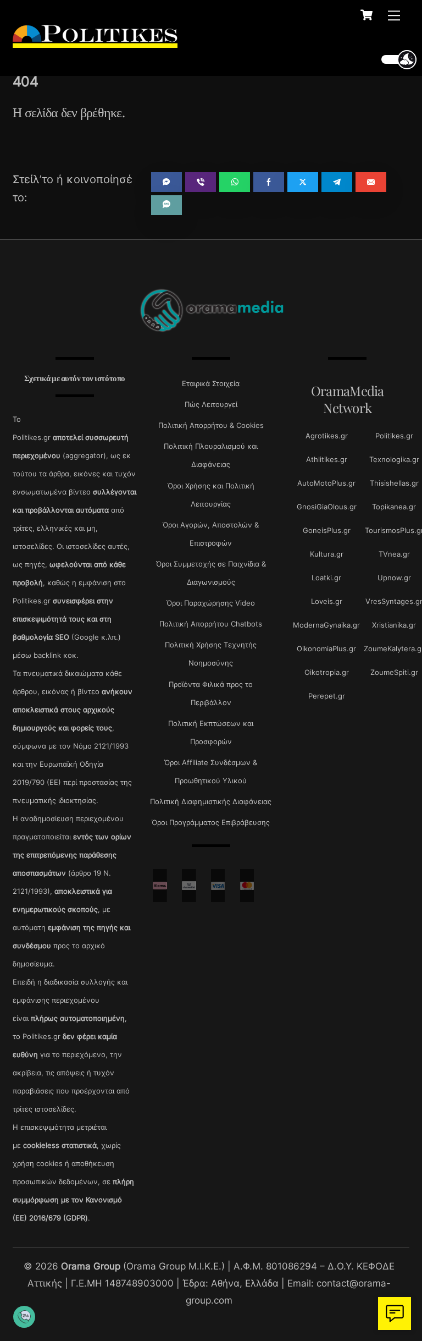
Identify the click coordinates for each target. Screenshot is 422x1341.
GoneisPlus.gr (327, 530)
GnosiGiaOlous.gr (327, 506)
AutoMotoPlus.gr (326, 483)
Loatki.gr (326, 577)
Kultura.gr (326, 553)
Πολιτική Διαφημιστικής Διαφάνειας (210, 801)
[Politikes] (95, 42)
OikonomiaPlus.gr (326, 648)
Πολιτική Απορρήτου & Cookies (211, 425)
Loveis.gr (326, 601)
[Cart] (366, 15)
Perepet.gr (326, 695)
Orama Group (90, 1266)
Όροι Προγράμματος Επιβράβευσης (211, 822)
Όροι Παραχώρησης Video (210, 602)
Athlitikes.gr (326, 459)
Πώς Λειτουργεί (211, 404)
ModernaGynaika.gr (326, 624)
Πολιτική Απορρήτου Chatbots (210, 623)
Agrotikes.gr (327, 435)
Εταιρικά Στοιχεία (211, 383)
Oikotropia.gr (326, 672)
